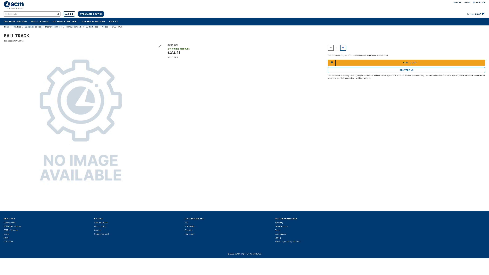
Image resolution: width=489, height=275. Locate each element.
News (6, 238)
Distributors (8, 241)
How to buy (189, 234)
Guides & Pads (92, 27)
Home (6, 27)
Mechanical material (65, 21)
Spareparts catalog (33, 27)
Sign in (467, 2)
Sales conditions (101, 222)
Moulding (279, 222)
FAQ (186, 222)
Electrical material (93, 21)
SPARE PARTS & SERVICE (91, 14)
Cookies (97, 230)
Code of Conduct (101, 234)
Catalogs (17, 27)
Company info (10, 222)
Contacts (188, 230)
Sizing (277, 230)
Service (113, 21)
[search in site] (57, 14)
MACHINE (69, 14)
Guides (105, 27)
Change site (479, 2)
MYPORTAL (189, 226)
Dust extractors (281, 226)
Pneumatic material (15, 21)
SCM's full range (11, 230)
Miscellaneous (40, 21)
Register (457, 2)
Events (6, 234)
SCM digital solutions (12, 226)
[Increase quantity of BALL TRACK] (343, 48)
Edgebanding (280, 234)
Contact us (406, 70)
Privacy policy (100, 226)
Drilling (278, 238)
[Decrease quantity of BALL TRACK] (331, 48)
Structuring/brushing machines (287, 241)
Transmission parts (74, 27)
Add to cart (410, 62)
